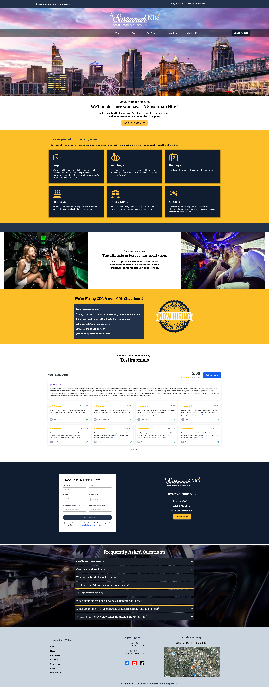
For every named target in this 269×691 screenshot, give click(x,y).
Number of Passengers (71, 505)
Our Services (152, 33)
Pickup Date (93, 494)
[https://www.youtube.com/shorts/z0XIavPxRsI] (77, 157)
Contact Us (192, 33)
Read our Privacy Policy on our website (87, 525)
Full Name (67, 485)
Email (91, 485)
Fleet (134, 33)
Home (118, 33)
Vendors (173, 33)
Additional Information (97, 505)
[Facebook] (127, 663)
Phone (66, 494)
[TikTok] (142, 663)
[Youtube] (134, 663)
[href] (192, 662)
